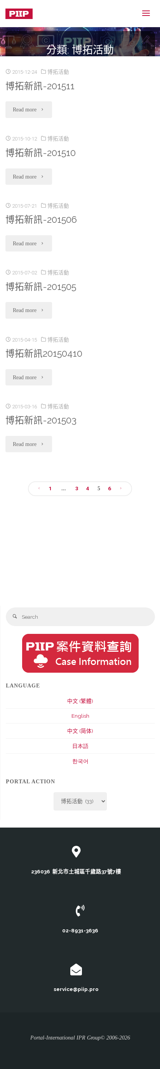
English (80, 716)
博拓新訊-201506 (41, 219)
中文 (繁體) (80, 701)
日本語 (80, 746)
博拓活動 (58, 72)
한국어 (80, 761)
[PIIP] (19, 13)
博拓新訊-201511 (40, 86)
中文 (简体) (80, 731)
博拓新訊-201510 (40, 153)
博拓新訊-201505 (40, 286)
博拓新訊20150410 (43, 353)
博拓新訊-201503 (41, 420)
